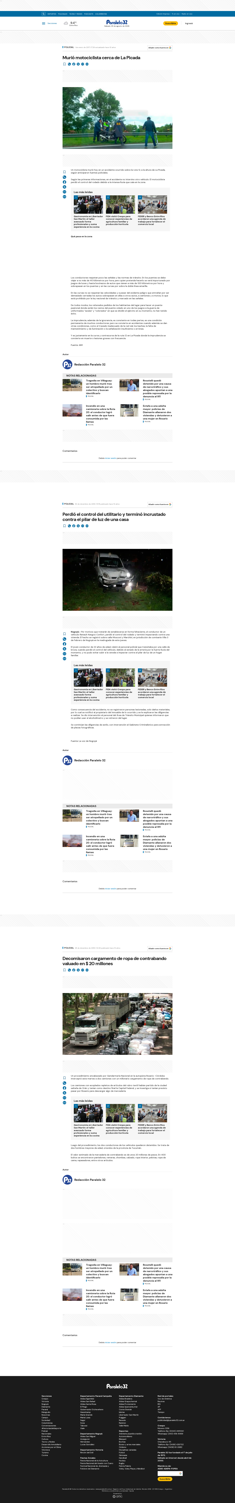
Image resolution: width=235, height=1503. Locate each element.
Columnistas (101, 14)
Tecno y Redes (75, 14)
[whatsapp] (69, 64)
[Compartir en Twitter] (78, 64)
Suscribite (170, 23)
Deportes (52, 14)
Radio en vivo (187, 14)
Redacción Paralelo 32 (90, 364)
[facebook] (73, 64)
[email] (82, 64)
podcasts (88, 14)
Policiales (62, 14)
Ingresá (189, 23)
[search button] (44, 14)
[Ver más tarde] (64, 64)
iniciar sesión (110, 458)
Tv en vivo (176, 14)
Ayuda (131, 1491)
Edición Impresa (163, 14)
